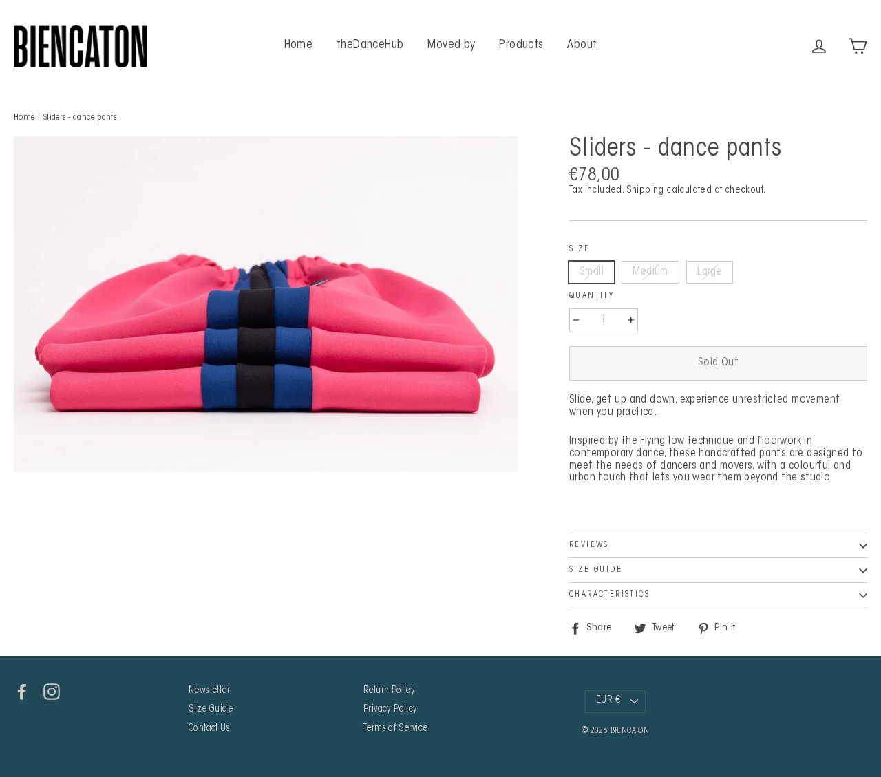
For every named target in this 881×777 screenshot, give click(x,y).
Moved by (451, 45)
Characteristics (609, 594)
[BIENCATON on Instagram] (51, 691)
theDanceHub (370, 45)
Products (521, 45)
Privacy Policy (390, 709)
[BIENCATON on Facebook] (22, 691)
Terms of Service (395, 729)
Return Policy (389, 691)
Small (592, 271)
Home (298, 45)
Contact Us (209, 729)
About (582, 45)
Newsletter (209, 691)
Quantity (591, 296)
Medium (650, 271)
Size (580, 249)
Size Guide (595, 570)
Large (709, 271)
